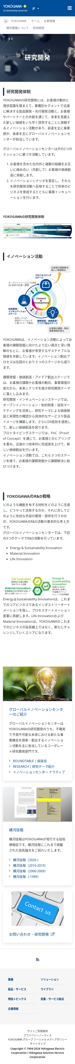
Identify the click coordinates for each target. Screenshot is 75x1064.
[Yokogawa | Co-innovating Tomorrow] (16, 8)
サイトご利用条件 (37, 1031)
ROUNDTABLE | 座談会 (30, 761)
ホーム (35, 21)
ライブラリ (47, 989)
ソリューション (50, 979)
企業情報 (49, 21)
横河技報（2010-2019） (30, 865)
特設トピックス (17, 999)
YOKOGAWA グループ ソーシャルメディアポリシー (37, 1039)
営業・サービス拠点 (52, 999)
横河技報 (16, 830)
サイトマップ (37, 1043)
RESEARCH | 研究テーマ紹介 (34, 766)
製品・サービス (17, 989)
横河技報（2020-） (26, 860)
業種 (10, 979)
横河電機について (17, 28)
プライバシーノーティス (37, 1035)
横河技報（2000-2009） (30, 871)
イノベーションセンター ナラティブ (39, 772)
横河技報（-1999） (26, 876)
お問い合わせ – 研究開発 (30, 934)
